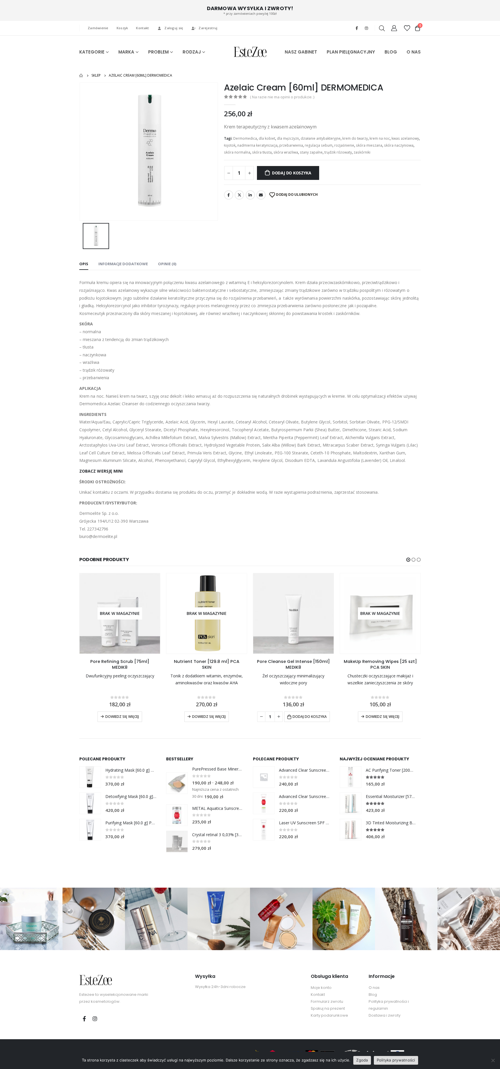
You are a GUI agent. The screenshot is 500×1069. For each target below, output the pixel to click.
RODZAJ (192, 52)
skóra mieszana (369, 145)
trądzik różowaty (338, 152)
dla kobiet (267, 138)
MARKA (126, 52)
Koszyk (122, 28)
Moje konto (321, 987)
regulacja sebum (318, 145)
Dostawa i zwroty (384, 1015)
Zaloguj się (173, 28)
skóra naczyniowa (398, 145)
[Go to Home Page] (81, 75)
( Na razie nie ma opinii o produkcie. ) (282, 96)
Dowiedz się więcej (122, 716)
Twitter (239, 195)
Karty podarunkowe (329, 1015)
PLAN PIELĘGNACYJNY (351, 52)
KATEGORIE (91, 52)
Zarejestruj (207, 28)
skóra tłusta (262, 152)
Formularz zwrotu (327, 1001)
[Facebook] (357, 28)
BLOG (391, 52)
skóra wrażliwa (285, 152)
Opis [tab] (83, 263)
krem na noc (380, 138)
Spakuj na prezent (328, 1008)
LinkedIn (250, 195)
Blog (373, 994)
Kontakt (142, 28)
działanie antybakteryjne (321, 138)
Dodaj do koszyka (291, 173)
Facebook (228, 195)
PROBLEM (158, 52)
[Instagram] (366, 28)
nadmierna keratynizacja (257, 145)
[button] (408, 559)
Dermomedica (245, 138)
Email (261, 195)
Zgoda (362, 1060)
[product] (293, 613)
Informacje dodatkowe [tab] (123, 263)
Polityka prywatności (396, 1060)
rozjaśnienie (344, 145)
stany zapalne (311, 152)
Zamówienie (98, 28)
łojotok (230, 145)
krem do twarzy (355, 138)
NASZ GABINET (301, 52)
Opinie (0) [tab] (167, 263)
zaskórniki (362, 152)
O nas (374, 987)
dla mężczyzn (288, 138)
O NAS (414, 52)
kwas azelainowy (405, 138)
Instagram (95, 1018)
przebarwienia (291, 145)
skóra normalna (237, 152)
